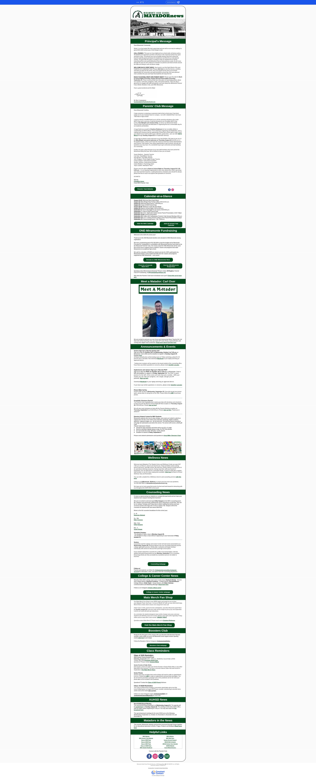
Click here (168, 472)
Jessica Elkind (154, 662)
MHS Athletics (170, 736)
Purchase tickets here (151, 660)
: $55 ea (140, 660)
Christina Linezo (139, 181)
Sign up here (144, 378)
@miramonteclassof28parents (143, 695)
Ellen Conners (138, 520)
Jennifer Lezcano (173, 365)
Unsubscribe (151, 768)
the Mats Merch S (147, 670)
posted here (139, 707)
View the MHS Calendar (145, 223)
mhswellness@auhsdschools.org (156, 483)
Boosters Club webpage (158, 645)
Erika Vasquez (138, 524)
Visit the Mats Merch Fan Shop (158, 625)
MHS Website (146, 736)
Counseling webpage (158, 564)
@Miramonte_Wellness (148, 481)
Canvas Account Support (170, 740)
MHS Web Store (170, 738)
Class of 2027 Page (146, 744)
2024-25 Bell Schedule (170, 742)
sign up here (153, 405)
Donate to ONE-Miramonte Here (158, 260)
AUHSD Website (170, 745)
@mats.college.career (154, 587)
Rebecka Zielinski (139, 515)
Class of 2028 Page (146, 745)
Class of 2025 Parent (154, 682)
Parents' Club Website (145, 189)
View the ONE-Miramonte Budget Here (171, 265)
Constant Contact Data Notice (161, 768)
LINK (172, 393)
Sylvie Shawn (138, 529)
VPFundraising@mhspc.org (157, 272)
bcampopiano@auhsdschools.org (144, 102)
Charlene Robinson (169, 620)
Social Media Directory (170, 747)
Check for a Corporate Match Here (145, 265)
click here (161, 69)
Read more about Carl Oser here (166, 342)
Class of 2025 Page (146, 740)
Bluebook (160, 358)
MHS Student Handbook (146, 747)
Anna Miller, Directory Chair (172, 435)
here (140, 355)
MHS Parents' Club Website (146, 738)
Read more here (163, 584)
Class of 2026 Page (146, 742)
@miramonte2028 (159, 694)
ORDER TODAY (162, 617)
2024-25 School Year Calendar (171, 224)
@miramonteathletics (163, 641)
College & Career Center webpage (158, 592)
